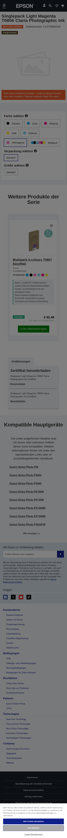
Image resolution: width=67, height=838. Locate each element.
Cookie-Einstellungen (33, 834)
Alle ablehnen (33, 828)
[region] (33, 820)
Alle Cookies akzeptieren (33, 821)
